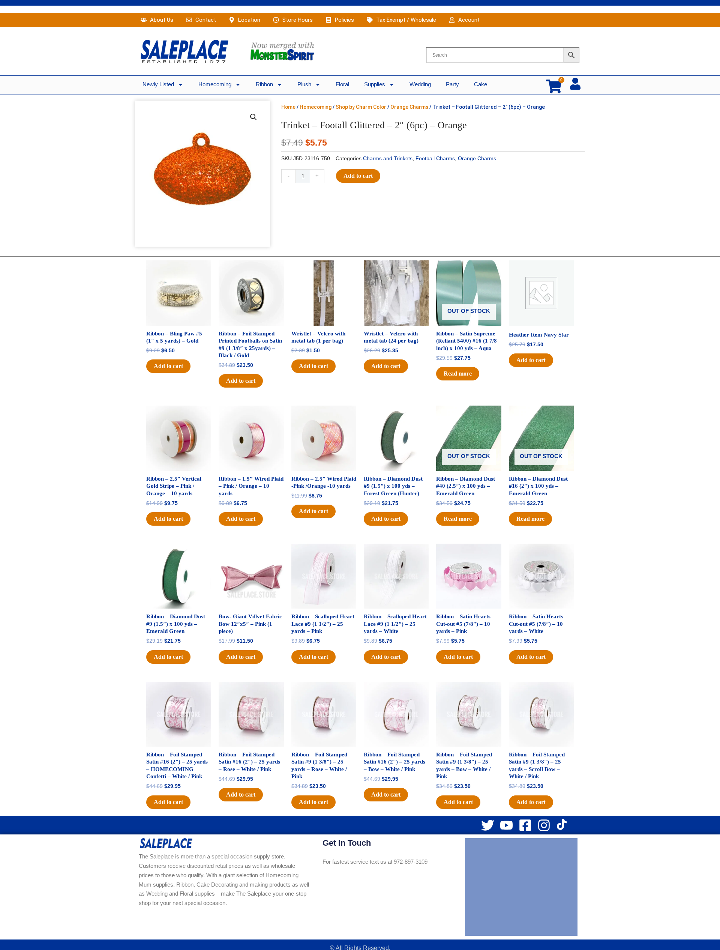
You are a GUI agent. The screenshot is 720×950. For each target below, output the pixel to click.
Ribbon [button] (264, 84)
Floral (342, 84)
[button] (253, 117)
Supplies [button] (374, 84)
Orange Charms (409, 107)
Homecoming (316, 107)
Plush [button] (304, 84)
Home (288, 107)
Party (452, 84)
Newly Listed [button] (158, 84)
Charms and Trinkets (387, 158)
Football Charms (435, 158)
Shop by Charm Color (361, 107)
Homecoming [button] (214, 84)
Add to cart (358, 176)
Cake (480, 84)
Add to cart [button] (168, 366)
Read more (458, 373)
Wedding (420, 84)
